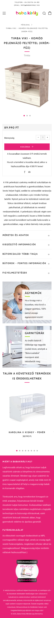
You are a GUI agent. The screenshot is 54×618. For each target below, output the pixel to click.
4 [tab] (25, 450)
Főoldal (25, 25)
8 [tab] (37, 450)
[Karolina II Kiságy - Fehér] (27, 407)
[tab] (24, 115)
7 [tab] (34, 450)
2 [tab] (19, 450)
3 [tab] (22, 450)
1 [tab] (16, 450)
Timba (27, 55)
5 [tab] (28, 450)
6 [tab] (31, 450)
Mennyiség (9, 138)
